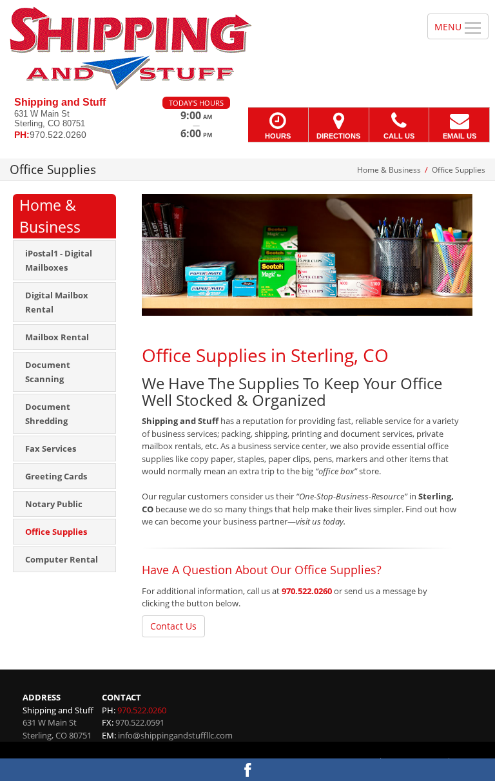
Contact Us (173, 626)
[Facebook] (247, 769)
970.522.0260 (307, 591)
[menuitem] (64, 260)
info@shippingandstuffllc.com (175, 735)
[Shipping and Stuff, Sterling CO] (247, 48)
